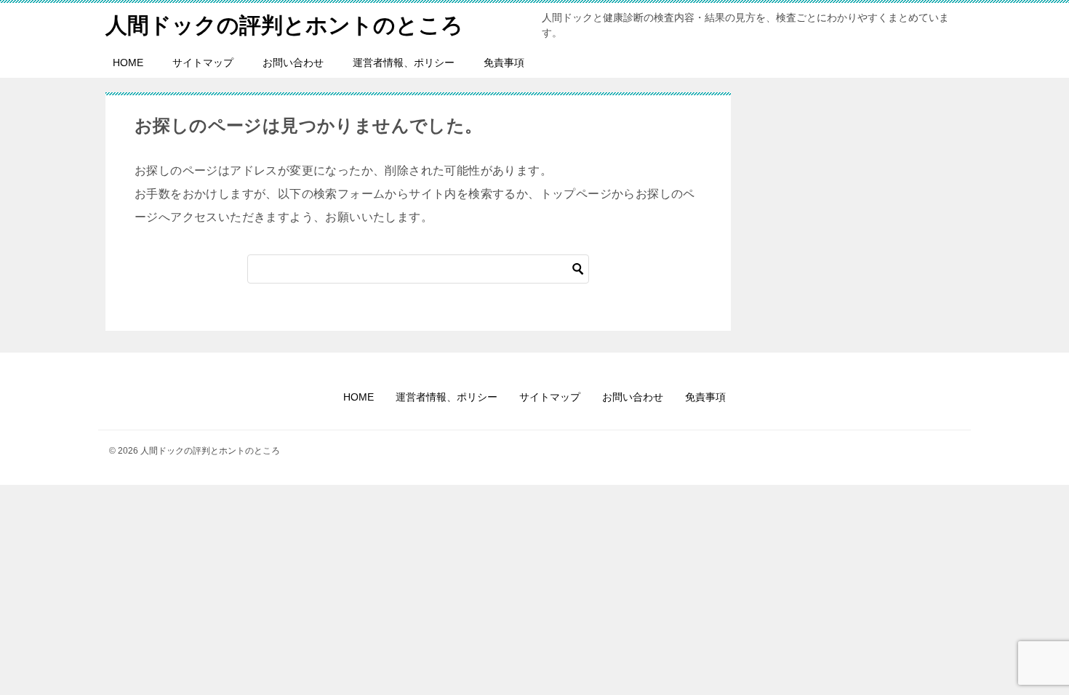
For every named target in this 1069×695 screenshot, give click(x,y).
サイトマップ (202, 62)
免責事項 (504, 62)
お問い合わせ (293, 62)
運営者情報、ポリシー (404, 62)
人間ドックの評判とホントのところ (284, 25)
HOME (128, 62)
